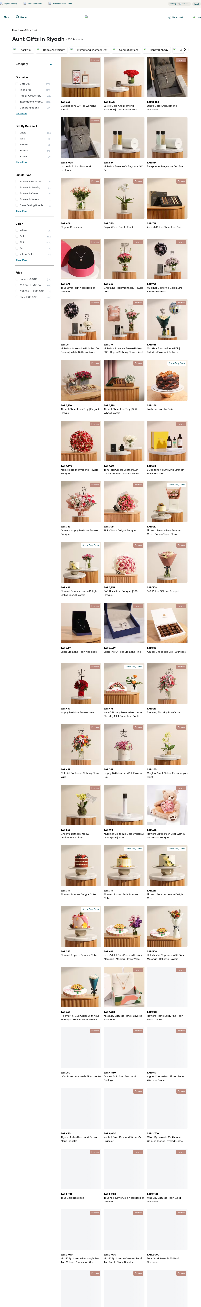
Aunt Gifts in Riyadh (29, 30)
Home (14, 30)
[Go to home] (96, 17)
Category (22, 64)
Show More (21, 113)
